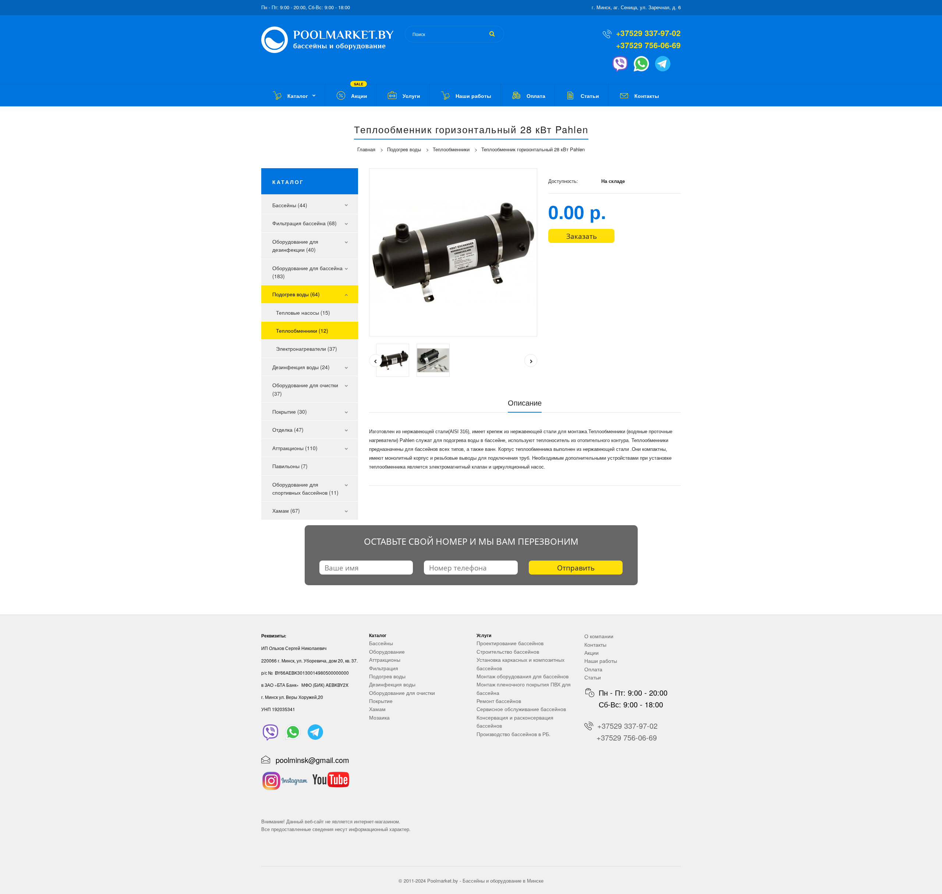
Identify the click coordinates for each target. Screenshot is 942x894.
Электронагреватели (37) (306, 348)
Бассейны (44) (289, 205)
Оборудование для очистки (402, 692)
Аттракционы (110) (295, 448)
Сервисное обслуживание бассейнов (521, 709)
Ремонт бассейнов (499, 700)
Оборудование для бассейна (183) (307, 272)
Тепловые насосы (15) (303, 312)
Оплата (593, 669)
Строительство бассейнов (508, 651)
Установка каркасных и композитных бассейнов (520, 663)
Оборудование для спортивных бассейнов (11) (305, 488)
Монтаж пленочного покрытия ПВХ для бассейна (524, 688)
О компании (598, 636)
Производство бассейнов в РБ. (513, 734)
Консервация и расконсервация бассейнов (515, 721)
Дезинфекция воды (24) (301, 367)
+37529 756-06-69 (648, 44)
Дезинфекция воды (392, 684)
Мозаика (379, 717)
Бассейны (381, 643)
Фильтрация (383, 668)
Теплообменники (451, 149)
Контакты (595, 644)
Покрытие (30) (289, 411)
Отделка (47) (288, 429)
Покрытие (381, 700)
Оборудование (387, 651)
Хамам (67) (286, 510)
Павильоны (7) (290, 466)
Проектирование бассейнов (510, 643)
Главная (366, 149)
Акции (591, 652)
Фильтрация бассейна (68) (304, 223)
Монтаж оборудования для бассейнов (523, 676)
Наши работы (600, 660)
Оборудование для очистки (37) (305, 389)
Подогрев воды (404, 149)
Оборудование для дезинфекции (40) (295, 245)
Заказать (581, 236)
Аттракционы (384, 659)
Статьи (592, 677)
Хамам (377, 709)
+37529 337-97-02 (648, 32)
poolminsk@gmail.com (312, 760)
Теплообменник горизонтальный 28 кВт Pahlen (533, 149)
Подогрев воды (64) (296, 294)
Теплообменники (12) (302, 330)
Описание (525, 402)
